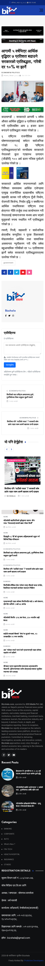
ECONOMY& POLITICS (11, 72)
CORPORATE (9, 834)
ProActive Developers (34, 960)
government (8, 263)
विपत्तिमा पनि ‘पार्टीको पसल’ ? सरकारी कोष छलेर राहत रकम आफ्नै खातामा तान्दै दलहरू (22, 422)
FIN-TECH (8, 849)
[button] (6, 449)
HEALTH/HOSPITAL (12, 854)
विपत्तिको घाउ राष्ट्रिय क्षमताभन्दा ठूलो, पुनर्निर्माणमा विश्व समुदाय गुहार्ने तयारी (20, 395)
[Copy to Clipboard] (29, 272)
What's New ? (9, 844)
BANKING (7, 581)
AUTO (6, 839)
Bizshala (10, 311)
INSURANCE (9, 859)
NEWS (6, 517)
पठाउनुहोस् (10, 365)
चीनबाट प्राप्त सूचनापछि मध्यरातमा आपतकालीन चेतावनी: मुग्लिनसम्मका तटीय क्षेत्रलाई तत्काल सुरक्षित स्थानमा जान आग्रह (23, 669)
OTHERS (7, 865)
